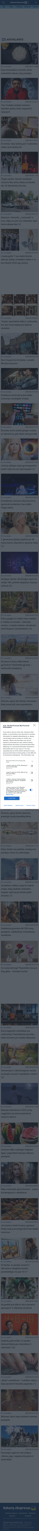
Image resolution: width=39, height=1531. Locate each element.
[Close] (35, 726)
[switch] (31, 766)
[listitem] (19, 761)
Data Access (19, 805)
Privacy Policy (30, 805)
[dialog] (19, 765)
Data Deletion (8, 805)
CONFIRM (12, 798)
